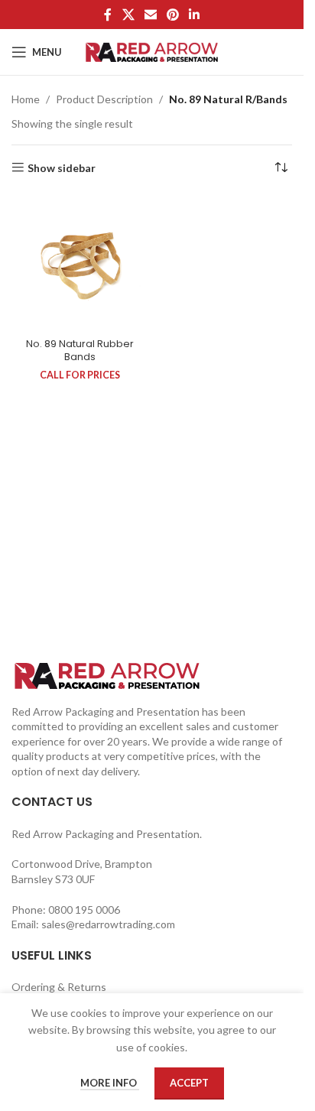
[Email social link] (150, 14)
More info (109, 1083)
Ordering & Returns (58, 986)
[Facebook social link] (108, 14)
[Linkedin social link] (194, 14)
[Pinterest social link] (173, 14)
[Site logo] (151, 50)
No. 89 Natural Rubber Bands (80, 350)
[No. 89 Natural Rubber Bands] (79, 263)
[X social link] (128, 14)
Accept (189, 1083)
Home (25, 99)
